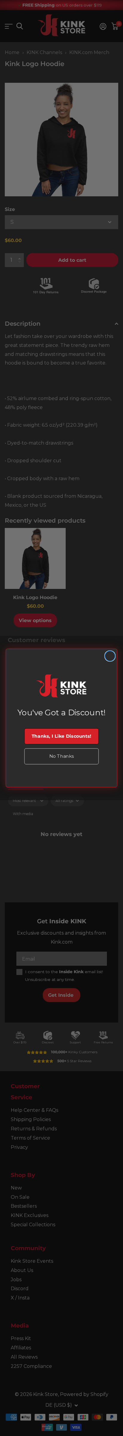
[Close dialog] (110, 656)
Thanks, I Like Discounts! (61, 736)
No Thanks (61, 756)
